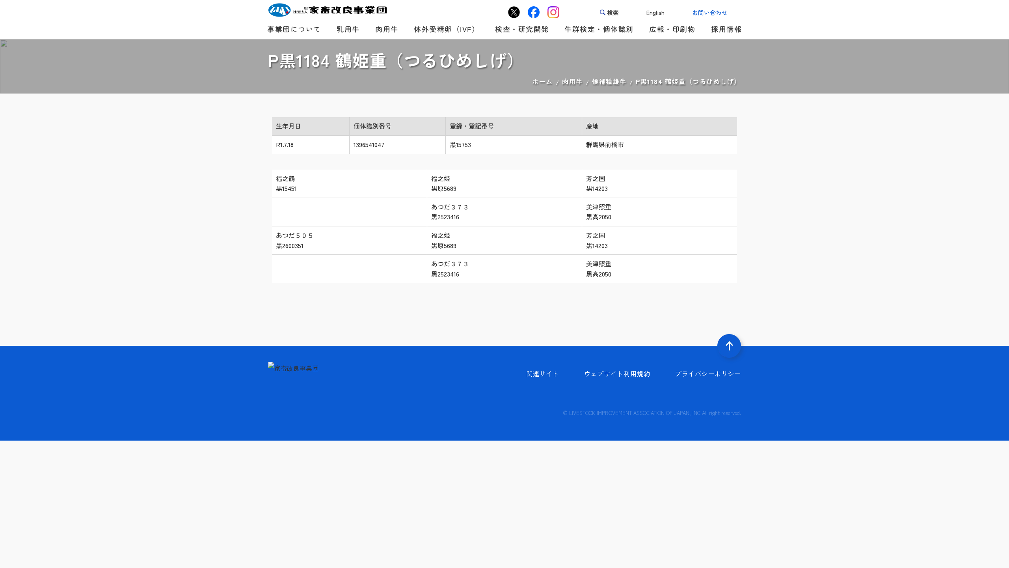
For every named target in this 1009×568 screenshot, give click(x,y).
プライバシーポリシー (708, 373)
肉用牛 (572, 81)
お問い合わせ (710, 12)
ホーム (542, 81)
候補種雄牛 (609, 81)
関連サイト (542, 373)
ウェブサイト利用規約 (617, 373)
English (655, 12)
